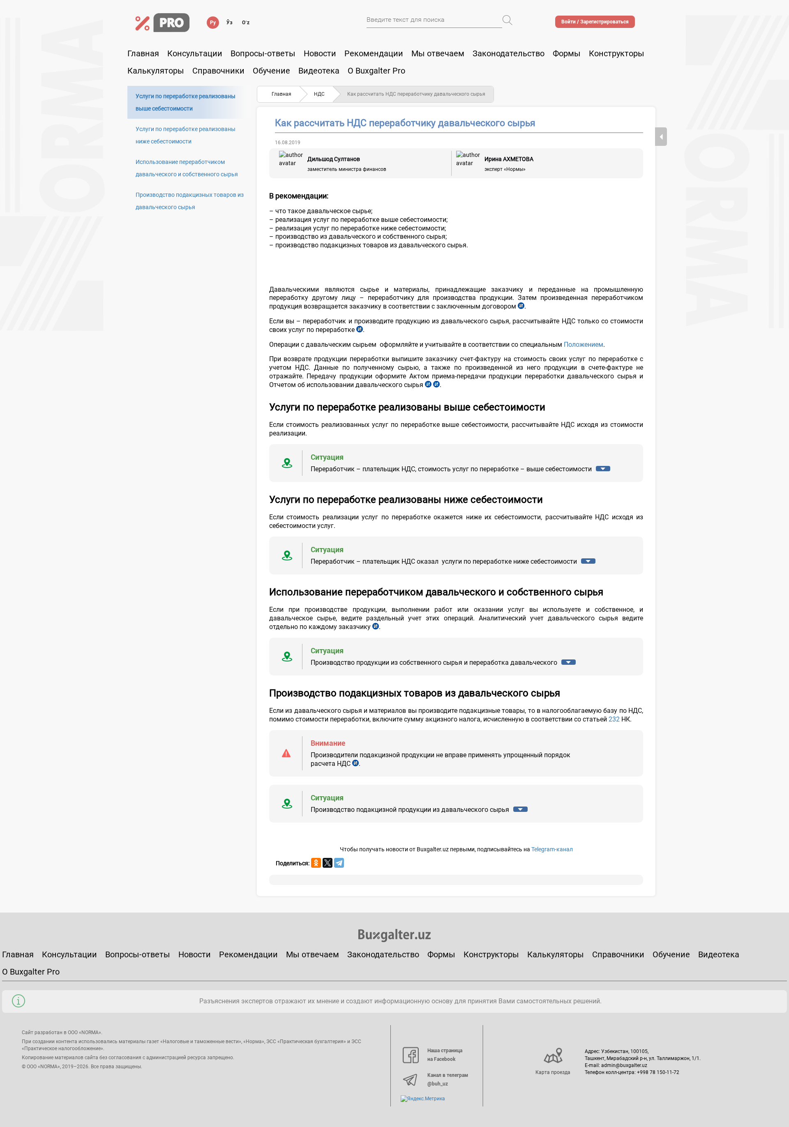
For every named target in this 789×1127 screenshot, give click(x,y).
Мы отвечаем (437, 53)
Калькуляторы (555, 954)
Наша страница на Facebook (444, 1055)
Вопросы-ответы (263, 53)
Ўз (229, 22)
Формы (567, 53)
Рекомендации (373, 53)
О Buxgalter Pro (376, 71)
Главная (143, 53)
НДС (319, 94)
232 (614, 719)
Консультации (194, 53)
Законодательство (508, 53)
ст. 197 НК (355, 764)
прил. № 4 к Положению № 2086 (428, 385)
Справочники (218, 71)
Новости (320, 53)
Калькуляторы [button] (155, 71)
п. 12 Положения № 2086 (375, 627)
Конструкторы (491, 954)
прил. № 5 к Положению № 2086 (436, 385)
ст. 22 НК (521, 306)
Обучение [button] (271, 71)
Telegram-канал (552, 849)
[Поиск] (507, 20)
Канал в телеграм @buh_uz (447, 1079)
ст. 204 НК (359, 330)
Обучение (671, 954)
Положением (583, 344)
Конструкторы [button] (616, 53)
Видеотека (318, 71)
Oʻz (245, 22)
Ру (213, 22)
